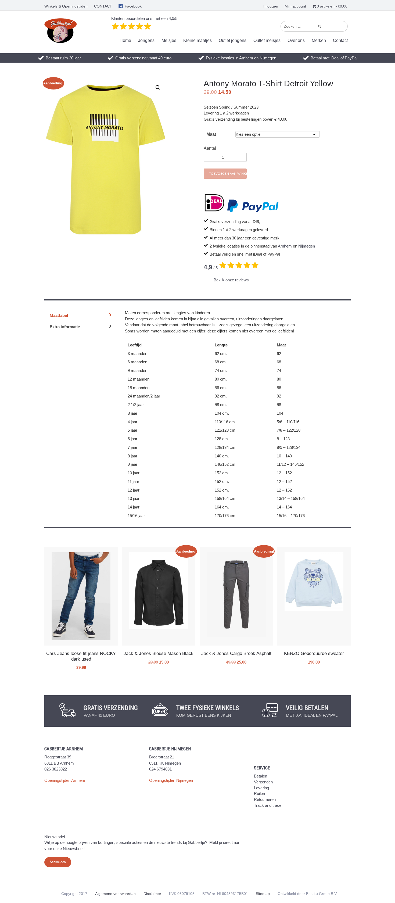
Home (125, 40)
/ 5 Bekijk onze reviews (226, 273)
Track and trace (267, 805)
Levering (261, 788)
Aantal (210, 148)
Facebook (133, 6)
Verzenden (263, 782)
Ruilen (259, 793)
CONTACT (103, 6)
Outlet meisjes (267, 40)
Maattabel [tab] (59, 315)
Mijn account (295, 6)
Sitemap (263, 893)
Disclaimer (152, 893)
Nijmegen (306, 246)
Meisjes (168, 40)
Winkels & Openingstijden (66, 6)
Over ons (296, 40)
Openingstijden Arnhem (64, 780)
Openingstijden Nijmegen (171, 780)
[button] (158, 87)
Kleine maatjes (197, 40)
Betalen (260, 776)
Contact (340, 40)
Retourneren (265, 799)
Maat (211, 134)
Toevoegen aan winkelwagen (228, 173)
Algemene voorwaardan (115, 893)
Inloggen (270, 6)
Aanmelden (58, 862)
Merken (319, 40)
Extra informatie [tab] (65, 326)
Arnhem (285, 246)
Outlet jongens (232, 40)
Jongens (146, 40)
